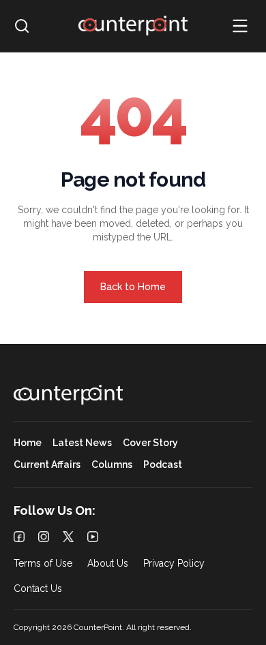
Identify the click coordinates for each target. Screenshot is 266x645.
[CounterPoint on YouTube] (92, 536)
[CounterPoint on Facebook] (19, 536)
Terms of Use (43, 564)
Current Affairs (47, 465)
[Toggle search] (22, 26)
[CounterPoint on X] (68, 536)
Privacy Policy (174, 564)
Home (28, 443)
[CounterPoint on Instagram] (43, 536)
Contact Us (38, 589)
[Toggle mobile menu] (240, 26)
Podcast (162, 465)
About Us (107, 564)
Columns (111, 465)
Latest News (82, 443)
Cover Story (150, 443)
